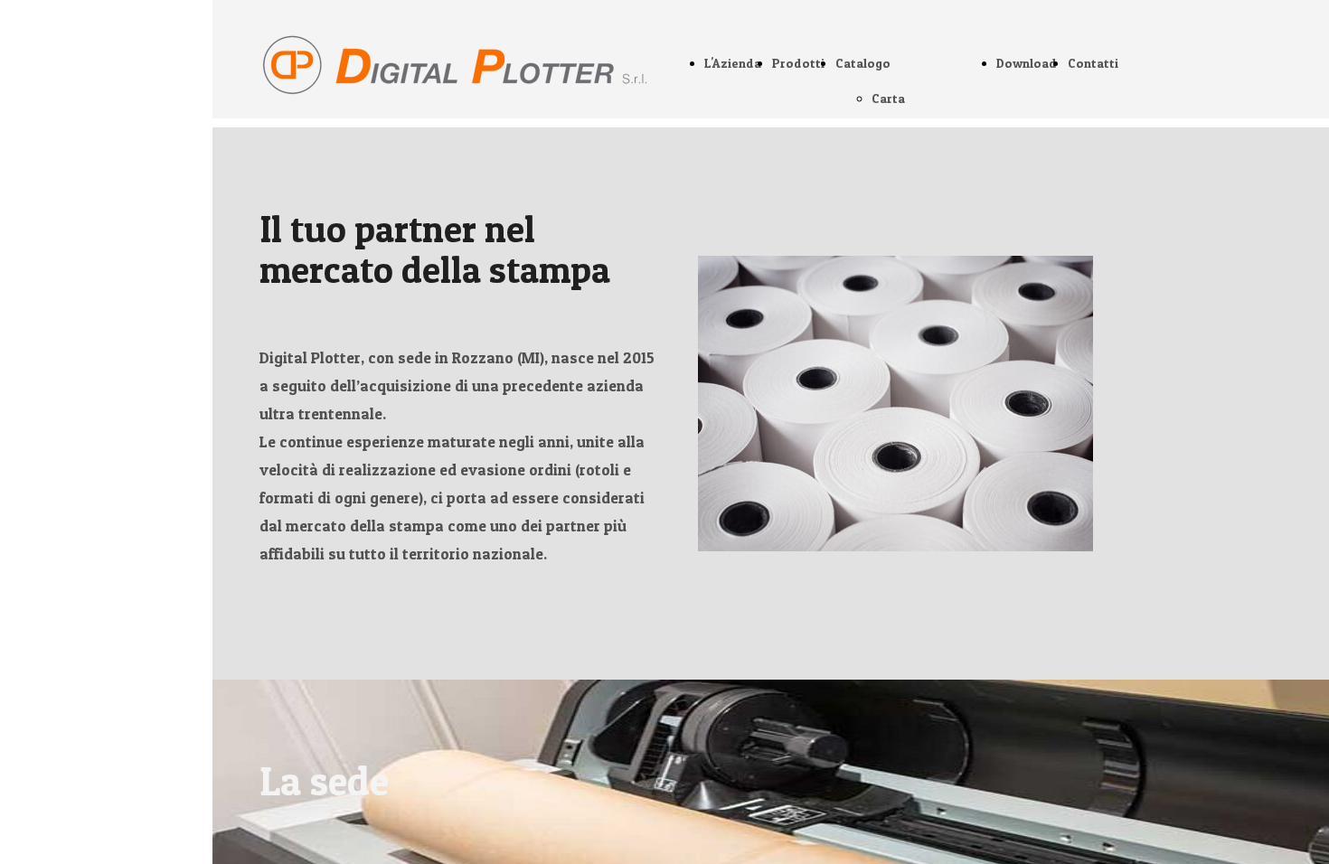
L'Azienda (732, 62)
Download (1026, 62)
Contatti (1093, 62)
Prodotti (798, 62)
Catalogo (863, 62)
